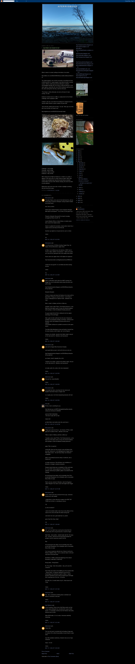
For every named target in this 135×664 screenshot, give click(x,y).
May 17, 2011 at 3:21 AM (52, 622)
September (81, 169)
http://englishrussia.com (81, 75)
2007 (79, 202)
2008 (79, 200)
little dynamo (48, 197)
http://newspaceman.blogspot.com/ (84, 57)
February (81, 191)
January (81, 193)
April (80, 187)
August (80, 171)
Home (58, 653)
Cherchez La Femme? (84, 181)
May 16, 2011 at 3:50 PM (52, 400)
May (80, 177)
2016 (79, 151)
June (80, 175)
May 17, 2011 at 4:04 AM (52, 648)
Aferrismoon (67, 6)
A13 (46, 403)
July (80, 173)
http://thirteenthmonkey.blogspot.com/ (84, 63)
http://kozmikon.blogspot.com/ (83, 53)
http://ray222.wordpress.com (82, 46)
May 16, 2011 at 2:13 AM (52, 274)
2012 (79, 159)
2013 (79, 157)
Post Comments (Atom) (53, 656)
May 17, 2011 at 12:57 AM (52, 489)
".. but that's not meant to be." (85, 183)
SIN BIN (80, 185)
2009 (79, 198)
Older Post (71, 653)
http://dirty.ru (79, 48)
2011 (79, 161)
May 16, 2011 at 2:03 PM (52, 373)
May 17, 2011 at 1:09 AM (52, 524)
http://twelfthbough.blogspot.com (83, 74)
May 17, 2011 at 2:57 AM (52, 589)
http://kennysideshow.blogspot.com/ (84, 62)
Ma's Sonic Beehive (83, 179)
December (81, 163)
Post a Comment (45, 651)
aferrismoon (48, 278)
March (80, 189)
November (81, 165)
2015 (79, 153)
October (81, 167)
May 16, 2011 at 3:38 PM (52, 384)
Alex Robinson (48, 605)
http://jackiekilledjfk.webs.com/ (83, 69)
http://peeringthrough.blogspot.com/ (84, 77)
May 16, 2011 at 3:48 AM (52, 341)
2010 (79, 196)
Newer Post (44, 653)
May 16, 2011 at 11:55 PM (52, 424)
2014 (79, 155)
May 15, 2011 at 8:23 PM (52, 239)
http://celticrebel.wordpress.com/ (83, 55)
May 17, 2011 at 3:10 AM (52, 601)
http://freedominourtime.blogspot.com (84, 44)
